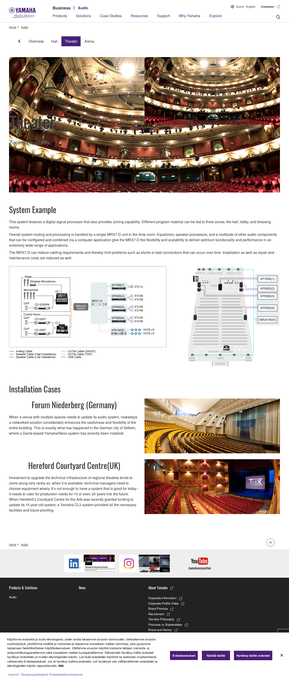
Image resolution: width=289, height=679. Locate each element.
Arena (89, 41)
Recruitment (156, 614)
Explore (215, 15)
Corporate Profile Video (163, 603)
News (82, 587)
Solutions (83, 15)
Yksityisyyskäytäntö (34, 674)
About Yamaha (158, 587)
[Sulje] (282, 655)
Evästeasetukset (183, 655)
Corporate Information (162, 598)
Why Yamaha (189, 15)
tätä (60, 665)
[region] (144, 656)
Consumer (267, 7)
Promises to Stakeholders (165, 624)
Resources (139, 15)
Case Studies (111, 15)
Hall (54, 41)
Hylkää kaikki (216, 655)
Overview (36, 41)
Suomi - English (245, 6)
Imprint (13, 674)
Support (163, 15)
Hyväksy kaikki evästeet (253, 655)
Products (60, 15)
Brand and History (160, 630)
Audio (83, 7)
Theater (71, 41)
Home (12, 27)
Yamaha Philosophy (161, 619)
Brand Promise (158, 608)
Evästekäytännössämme (66, 674)
